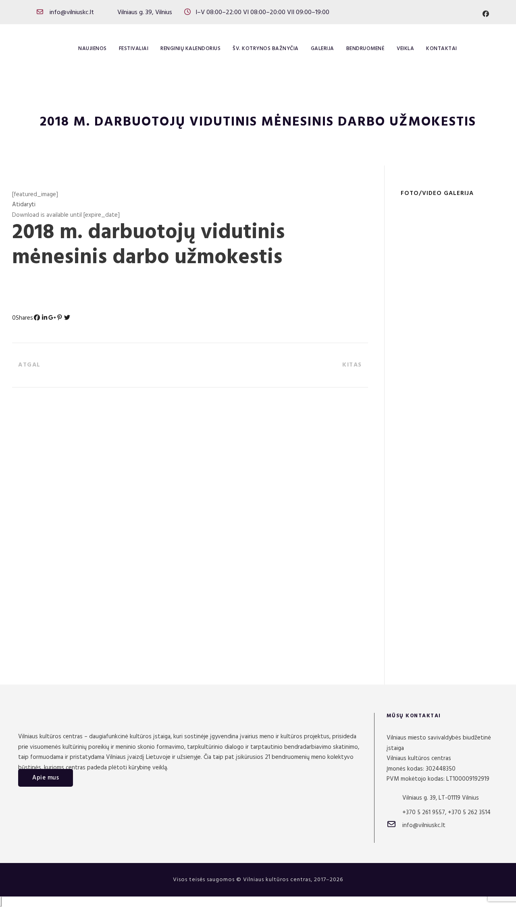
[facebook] (486, 14)
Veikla (405, 48)
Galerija (322, 48)
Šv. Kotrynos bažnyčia (266, 48)
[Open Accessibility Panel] (1, 902)
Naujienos (92, 48)
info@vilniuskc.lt (72, 12)
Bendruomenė (365, 48)
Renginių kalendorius (190, 48)
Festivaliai (134, 48)
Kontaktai (441, 48)
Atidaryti (23, 204)
